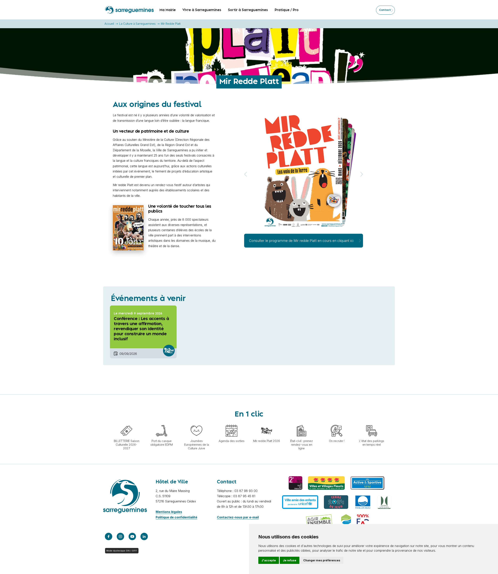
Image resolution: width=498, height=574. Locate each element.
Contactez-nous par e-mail (238, 517)
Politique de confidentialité (176, 517)
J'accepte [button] (268, 560)
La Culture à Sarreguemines (137, 23)
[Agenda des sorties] (231, 423)
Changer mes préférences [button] (321, 560)
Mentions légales (169, 512)
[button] (361, 174)
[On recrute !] (336, 423)
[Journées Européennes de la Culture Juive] (196, 423)
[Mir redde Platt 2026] (266, 423)
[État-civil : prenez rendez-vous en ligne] (301, 423)
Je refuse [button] (289, 560)
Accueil (109, 23)
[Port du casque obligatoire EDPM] (161, 423)
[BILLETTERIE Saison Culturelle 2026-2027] (126, 423)
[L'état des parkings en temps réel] (371, 423)
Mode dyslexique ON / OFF (121, 551)
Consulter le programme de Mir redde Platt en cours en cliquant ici (301, 241)
